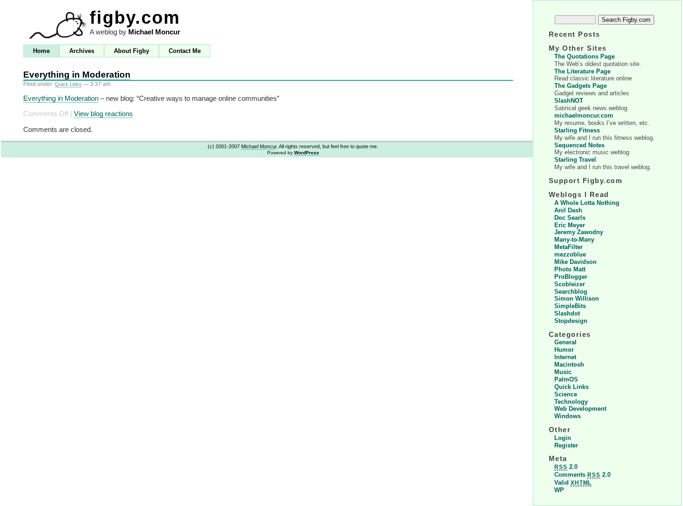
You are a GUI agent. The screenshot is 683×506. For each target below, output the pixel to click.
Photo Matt (569, 269)
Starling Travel (575, 159)
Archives (81, 50)
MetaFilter (568, 246)
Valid (572, 482)
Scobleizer (569, 284)
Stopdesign (570, 320)
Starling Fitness (577, 130)
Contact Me (185, 50)
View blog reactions (103, 114)
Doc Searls (569, 217)
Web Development (580, 408)
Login (562, 437)
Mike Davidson (575, 261)
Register (566, 445)
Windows (567, 416)
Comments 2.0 (582, 474)
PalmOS (566, 379)
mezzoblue (570, 254)
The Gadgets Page (580, 85)
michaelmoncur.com (583, 115)
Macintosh (569, 364)
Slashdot (567, 313)
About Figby (131, 50)
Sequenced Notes (579, 145)
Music (562, 371)
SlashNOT (568, 100)
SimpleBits (570, 305)
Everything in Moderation (77, 74)
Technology (571, 401)
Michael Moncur (154, 32)
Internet (565, 357)
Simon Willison (576, 298)
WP (559, 489)
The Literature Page (582, 71)
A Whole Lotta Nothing (586, 202)
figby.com (135, 17)
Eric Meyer (569, 225)
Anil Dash (568, 210)
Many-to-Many (574, 239)
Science (565, 394)
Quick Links (68, 84)
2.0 (566, 466)
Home (41, 50)
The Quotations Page (584, 56)
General (565, 342)
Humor (564, 349)
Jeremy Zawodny (578, 232)
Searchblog (570, 291)
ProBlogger (570, 276)
